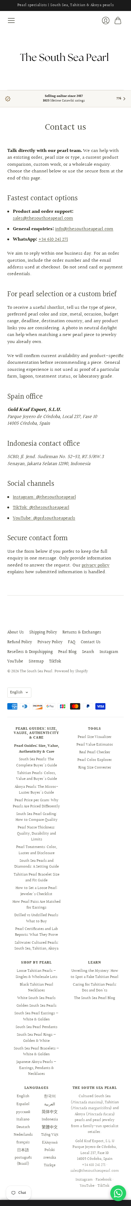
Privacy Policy (49, 642)
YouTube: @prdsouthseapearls (44, 518)
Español (23, 1104)
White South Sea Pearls (36, 998)
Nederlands (23, 1135)
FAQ (71, 642)
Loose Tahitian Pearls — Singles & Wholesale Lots (36, 974)
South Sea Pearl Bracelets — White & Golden (36, 1052)
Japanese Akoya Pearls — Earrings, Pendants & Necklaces (36, 1068)
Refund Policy (19, 642)
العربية (49, 1104)
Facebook (104, 1180)
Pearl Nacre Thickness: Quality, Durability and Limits (36, 833)
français (23, 1142)
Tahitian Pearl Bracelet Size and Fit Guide (36, 878)
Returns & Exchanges (81, 632)
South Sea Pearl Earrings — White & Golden (36, 1016)
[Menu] (11, 20)
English (16, 692)
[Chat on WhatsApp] (118, 1193)
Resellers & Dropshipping (30, 652)
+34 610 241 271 (53, 239)
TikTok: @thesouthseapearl (41, 507)
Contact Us (91, 642)
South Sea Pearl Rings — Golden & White (36, 1038)
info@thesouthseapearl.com (84, 229)
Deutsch (23, 1127)
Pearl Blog (67, 652)
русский (23, 1112)
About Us (15, 632)
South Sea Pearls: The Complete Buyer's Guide (36, 762)
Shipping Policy (43, 632)
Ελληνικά (50, 1142)
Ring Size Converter (94, 768)
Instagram (109, 652)
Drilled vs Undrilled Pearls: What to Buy (36, 918)
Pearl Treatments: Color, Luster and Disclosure (36, 850)
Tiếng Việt (49, 1135)
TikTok (55, 661)
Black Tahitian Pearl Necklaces (36, 988)
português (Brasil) (23, 1161)
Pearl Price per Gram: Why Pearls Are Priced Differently (36, 803)
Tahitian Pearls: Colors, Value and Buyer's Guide (36, 776)
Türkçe (49, 1165)
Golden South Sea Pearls (36, 1006)
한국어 (50, 1096)
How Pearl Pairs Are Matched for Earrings (36, 905)
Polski (49, 1150)
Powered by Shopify (71, 671)
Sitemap (36, 661)
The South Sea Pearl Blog (94, 998)
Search (88, 652)
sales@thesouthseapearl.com (43, 218)
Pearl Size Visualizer (95, 737)
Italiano (23, 1119)
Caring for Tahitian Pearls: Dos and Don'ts (95, 988)
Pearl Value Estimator (94, 745)
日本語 (23, 1150)
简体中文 (50, 1112)
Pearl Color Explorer (94, 760)
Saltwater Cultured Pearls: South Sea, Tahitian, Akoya (36, 946)
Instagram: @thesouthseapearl (44, 497)
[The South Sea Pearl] (65, 57)
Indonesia (50, 1119)
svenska (49, 1158)
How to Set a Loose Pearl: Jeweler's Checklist (37, 891)
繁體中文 (50, 1127)
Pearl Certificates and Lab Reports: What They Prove (36, 932)
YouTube (15, 661)
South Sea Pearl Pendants (36, 1027)
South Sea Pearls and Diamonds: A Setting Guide (36, 864)
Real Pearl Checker (94, 752)
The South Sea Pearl (36, 671)
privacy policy (95, 565)
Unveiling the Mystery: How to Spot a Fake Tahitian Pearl (95, 974)
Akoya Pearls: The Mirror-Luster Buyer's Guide (36, 790)
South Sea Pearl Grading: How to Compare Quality (37, 817)
